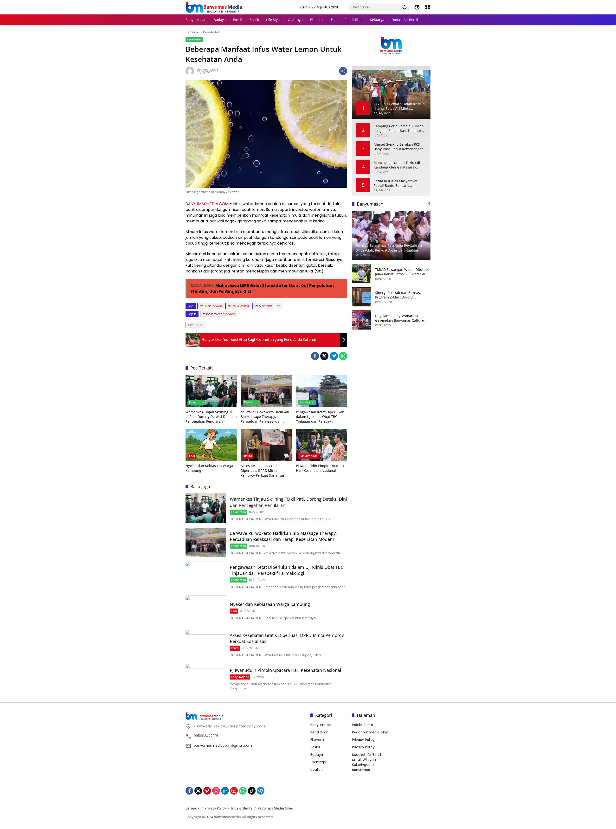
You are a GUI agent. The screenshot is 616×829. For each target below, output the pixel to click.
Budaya (316, 754)
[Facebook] (315, 356)
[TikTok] (252, 791)
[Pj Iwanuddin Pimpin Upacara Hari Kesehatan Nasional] (321, 445)
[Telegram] (334, 356)
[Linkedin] (225, 791)
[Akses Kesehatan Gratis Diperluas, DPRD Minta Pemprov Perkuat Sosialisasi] (266, 445)
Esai (192, 456)
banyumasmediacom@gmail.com (223, 745)
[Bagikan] (343, 71)
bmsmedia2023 (207, 69)
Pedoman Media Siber (370, 732)
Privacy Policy (363, 739)
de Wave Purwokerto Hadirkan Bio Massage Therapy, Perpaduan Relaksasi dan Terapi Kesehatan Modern (265, 417)
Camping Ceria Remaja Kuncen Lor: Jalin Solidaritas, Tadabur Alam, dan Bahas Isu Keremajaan (399, 128)
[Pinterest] (207, 791)
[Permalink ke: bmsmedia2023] (191, 71)
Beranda (192, 808)
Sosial (315, 747)
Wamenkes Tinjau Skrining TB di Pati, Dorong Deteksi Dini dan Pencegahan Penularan (211, 417)
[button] (404, 7)
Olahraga (318, 762)
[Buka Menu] (427, 7)
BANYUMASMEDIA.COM (207, 204)
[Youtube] (234, 791)
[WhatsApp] (343, 356)
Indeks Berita (362, 724)
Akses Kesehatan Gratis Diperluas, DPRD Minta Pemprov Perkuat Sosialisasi (263, 470)
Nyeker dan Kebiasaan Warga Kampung (209, 468)
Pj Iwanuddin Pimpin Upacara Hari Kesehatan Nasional (320, 468)
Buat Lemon (213, 306)
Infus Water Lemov (220, 314)
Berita (248, 456)
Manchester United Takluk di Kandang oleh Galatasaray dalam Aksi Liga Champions (397, 164)
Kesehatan (194, 39)
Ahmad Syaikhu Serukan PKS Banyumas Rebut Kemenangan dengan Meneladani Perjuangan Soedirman (400, 146)
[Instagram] (216, 791)
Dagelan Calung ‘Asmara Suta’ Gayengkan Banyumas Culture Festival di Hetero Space (399, 318)
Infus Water (240, 306)
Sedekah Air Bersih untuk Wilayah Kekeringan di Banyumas (367, 762)
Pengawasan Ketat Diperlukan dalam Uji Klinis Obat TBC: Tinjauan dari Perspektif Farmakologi (320, 417)
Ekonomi (317, 739)
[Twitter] (324, 356)
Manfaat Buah (270, 306)
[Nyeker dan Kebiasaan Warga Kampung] (211, 445)
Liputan (316, 769)
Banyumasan (309, 456)
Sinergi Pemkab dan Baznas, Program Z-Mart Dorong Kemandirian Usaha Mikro (398, 294)
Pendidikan (319, 732)
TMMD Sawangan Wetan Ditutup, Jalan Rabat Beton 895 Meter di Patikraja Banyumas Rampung (402, 271)
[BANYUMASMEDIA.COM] (214, 7)
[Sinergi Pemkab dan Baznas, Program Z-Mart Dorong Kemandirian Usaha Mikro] (361, 296)
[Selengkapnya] (428, 203)
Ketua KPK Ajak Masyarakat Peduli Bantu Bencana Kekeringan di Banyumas (395, 183)
